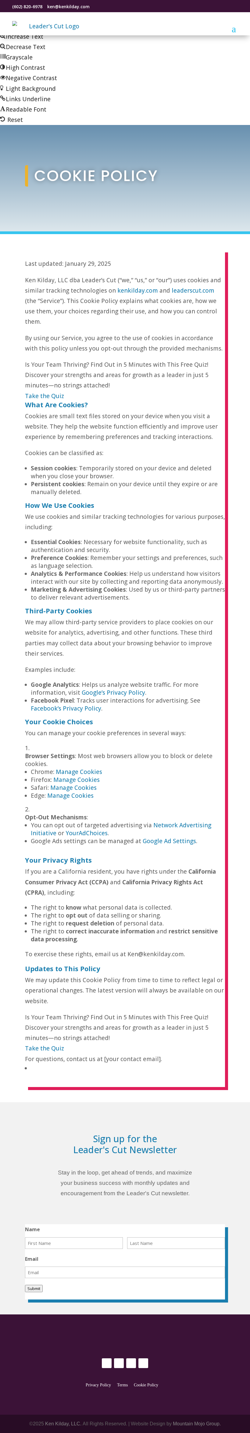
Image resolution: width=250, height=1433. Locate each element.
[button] (21, 37)
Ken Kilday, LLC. (63, 1423)
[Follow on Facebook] (120, 7)
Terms (122, 1385)
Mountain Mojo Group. (197, 1423)
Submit (33, 1288)
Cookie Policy (146, 1385)
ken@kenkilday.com (68, 6)
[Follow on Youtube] (143, 1363)
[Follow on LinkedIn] (100, 7)
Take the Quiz (44, 396)
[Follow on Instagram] (110, 7)
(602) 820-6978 (27, 6)
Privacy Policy (98, 1385)
